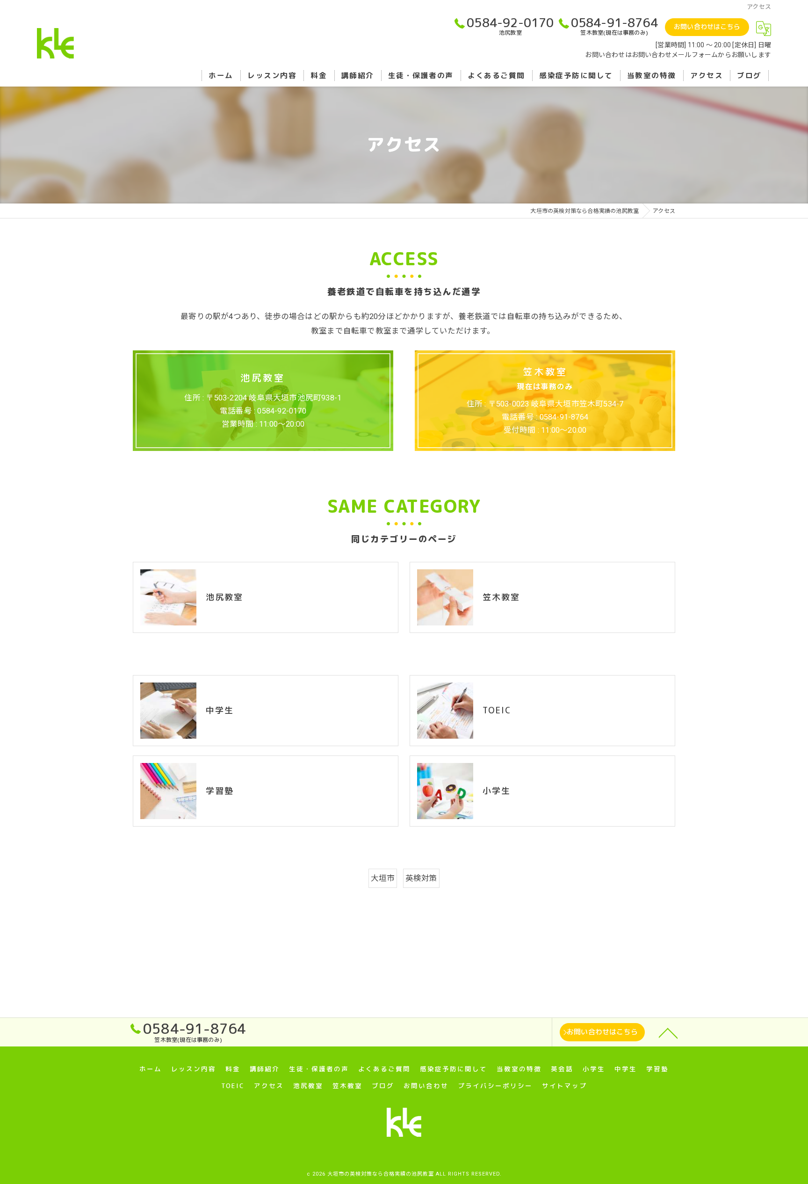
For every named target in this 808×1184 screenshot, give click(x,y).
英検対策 (421, 878)
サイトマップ (564, 1085)
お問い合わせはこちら (707, 26)
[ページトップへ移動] (668, 1032)
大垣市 (383, 878)
